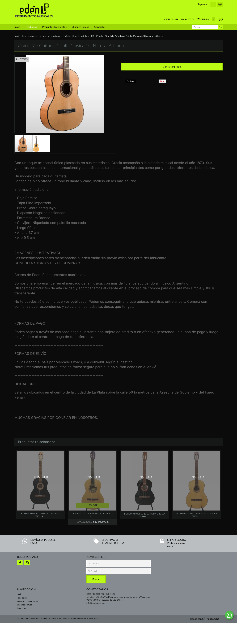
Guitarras (56, 36)
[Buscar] (220, 27)
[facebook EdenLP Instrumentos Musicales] (20, 562)
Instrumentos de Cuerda (35, 36)
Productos (31, 26)
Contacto (99, 26)
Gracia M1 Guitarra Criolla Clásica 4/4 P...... (92, 514)
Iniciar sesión (187, 19)
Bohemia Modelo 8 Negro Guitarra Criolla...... (40, 514)
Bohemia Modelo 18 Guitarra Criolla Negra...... (144, 515)
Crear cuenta (171, 19)
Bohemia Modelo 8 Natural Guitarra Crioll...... (196, 514)
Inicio (17, 26)
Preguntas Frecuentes (54, 26)
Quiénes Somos (80, 26)
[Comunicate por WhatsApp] (229, 615)
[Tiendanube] (205, 620)
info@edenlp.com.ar (95, 603)
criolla (99, 36)
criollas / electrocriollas (76, 36)
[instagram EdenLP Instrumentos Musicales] (27, 562)
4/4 (92, 36)
